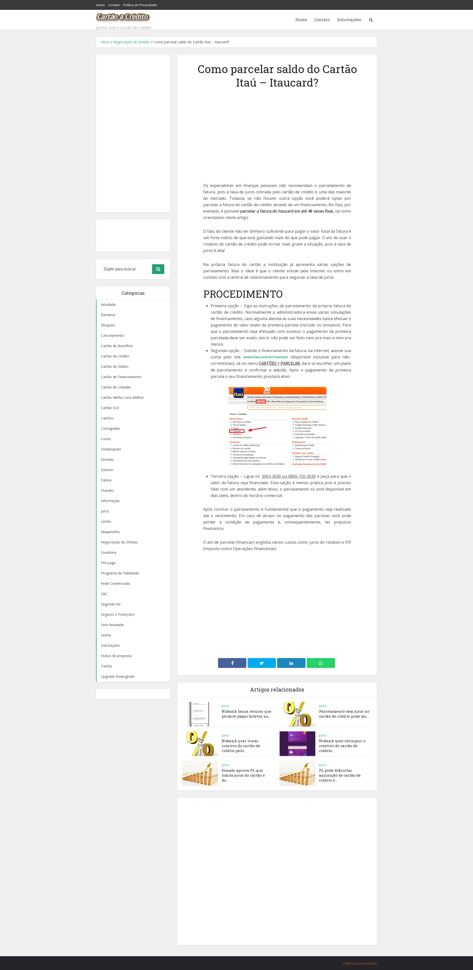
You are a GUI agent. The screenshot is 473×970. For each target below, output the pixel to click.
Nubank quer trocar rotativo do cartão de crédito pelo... (241, 745)
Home (100, 5)
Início (105, 42)
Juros (225, 706)
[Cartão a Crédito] (123, 16)
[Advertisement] (133, 133)
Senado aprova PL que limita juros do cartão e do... (243, 775)
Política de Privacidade (140, 5)
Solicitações (349, 19)
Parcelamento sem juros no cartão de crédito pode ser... (344, 714)
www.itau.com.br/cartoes (265, 357)
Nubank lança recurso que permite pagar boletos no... (246, 714)
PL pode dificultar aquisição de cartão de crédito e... (340, 775)
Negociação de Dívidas (131, 42)
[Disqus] (277, 870)
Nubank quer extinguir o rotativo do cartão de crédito (342, 745)
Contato (114, 5)
